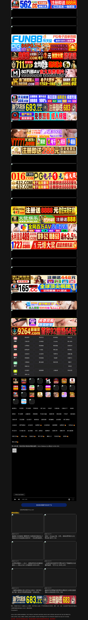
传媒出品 (27, 366)
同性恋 (70, 366)
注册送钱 (56, 408)
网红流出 (55, 349)
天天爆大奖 (22, 430)
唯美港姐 (55, 345)
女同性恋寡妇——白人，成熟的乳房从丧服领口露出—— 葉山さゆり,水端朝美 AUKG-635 (27, 564)
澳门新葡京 (67, 419)
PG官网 (21, 408)
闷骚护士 (70, 358)
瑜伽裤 (55, 358)
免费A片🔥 (24, 436)
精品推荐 (27, 337)
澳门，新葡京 (39, 430)
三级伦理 (27, 341)
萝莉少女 (70, 337)
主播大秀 (14, 419)
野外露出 (70, 349)
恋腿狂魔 (70, 354)
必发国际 (58, 419)
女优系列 (41, 354)
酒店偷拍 (72, 414)
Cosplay (56, 341)
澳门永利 (43, 408)
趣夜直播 (43, 419)
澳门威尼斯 (70, 430)
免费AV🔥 (65, 436)
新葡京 (14, 414)
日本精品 (41, 341)
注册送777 (65, 408)
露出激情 (41, 362)
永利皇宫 (30, 425)
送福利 (72, 408)
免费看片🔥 (38, 425)
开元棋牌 (28, 408)
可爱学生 (55, 354)
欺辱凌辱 (27, 349)
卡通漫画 (27, 362)
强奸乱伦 (41, 337)
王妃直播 (21, 419)
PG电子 (50, 408)
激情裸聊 (54, 425)
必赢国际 (28, 414)
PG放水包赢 (43, 414)
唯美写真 (55, 362)
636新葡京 (47, 425)
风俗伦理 (70, 370)
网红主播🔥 (15, 442)
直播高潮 (51, 414)
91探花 (41, 349)
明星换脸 (41, 358)
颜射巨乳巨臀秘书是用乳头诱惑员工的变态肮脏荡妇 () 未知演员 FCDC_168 (60, 591)
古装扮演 (27, 354)
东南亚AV (70, 345)
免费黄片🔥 (63, 425)
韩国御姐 (41, 345)
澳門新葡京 (22, 425)
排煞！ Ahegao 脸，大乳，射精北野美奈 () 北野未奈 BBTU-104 (60, 537)
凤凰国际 (35, 414)
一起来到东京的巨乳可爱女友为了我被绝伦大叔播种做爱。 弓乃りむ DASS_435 (60, 564)
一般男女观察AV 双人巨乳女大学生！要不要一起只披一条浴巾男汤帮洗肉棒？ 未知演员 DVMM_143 (27, 592)
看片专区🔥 (41, 436)
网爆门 (70, 362)
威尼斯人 (14, 408)
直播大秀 (62, 430)
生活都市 (27, 370)
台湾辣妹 (27, 345)
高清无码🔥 (57, 436)
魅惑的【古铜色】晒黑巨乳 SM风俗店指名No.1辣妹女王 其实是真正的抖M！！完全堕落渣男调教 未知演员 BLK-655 (27, 538)
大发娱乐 (14, 425)
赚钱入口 (49, 436)
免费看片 (47, 430)
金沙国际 (30, 430)
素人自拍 (70, 341)
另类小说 (27, 374)
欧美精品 (55, 337)
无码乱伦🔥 (72, 425)
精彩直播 (59, 414)
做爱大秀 (54, 430)
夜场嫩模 (51, 419)
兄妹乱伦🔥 (32, 436)
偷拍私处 (36, 419)
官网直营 (35, 408)
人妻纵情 (55, 370)
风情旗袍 (27, 358)
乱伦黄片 (29, 419)
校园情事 (41, 370)
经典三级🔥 (15, 436)
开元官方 (14, 430)
